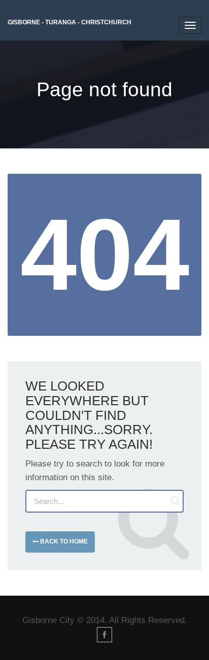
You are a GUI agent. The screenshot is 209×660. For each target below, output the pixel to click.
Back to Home (63, 541)
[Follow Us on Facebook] (104, 634)
